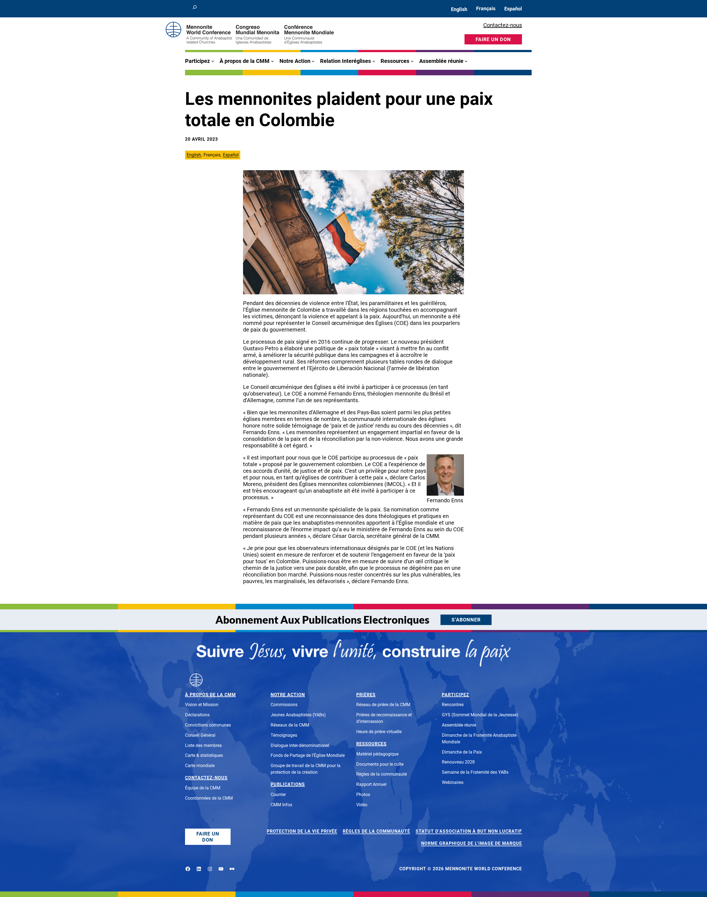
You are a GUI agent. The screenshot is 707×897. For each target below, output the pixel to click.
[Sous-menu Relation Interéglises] (373, 61)
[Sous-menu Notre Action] (313, 61)
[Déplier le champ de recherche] (194, 8)
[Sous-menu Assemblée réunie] (466, 61)
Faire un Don (207, 837)
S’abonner (466, 620)
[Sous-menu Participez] (212, 61)
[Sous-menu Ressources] (412, 61)
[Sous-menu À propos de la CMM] (272, 61)
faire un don (493, 39)
